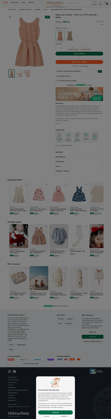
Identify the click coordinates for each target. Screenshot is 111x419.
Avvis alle (46, 416)
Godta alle (55, 412)
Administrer (64, 416)
